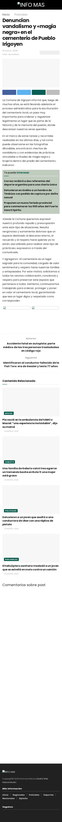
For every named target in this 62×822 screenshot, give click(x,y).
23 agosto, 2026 (11, 574)
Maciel (9, 413)
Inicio (6, 14)
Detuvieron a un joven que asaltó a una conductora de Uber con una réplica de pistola (27, 520)
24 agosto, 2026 (11, 431)
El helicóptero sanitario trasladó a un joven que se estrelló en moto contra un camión (30, 567)
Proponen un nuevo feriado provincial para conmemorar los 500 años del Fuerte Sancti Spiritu (31, 206)
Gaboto (9, 462)
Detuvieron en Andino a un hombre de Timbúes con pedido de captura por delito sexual (31, 194)
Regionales (11, 559)
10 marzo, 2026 (10, 50)
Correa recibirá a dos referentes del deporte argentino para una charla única (30, 182)
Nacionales (8, 798)
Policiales (21, 14)
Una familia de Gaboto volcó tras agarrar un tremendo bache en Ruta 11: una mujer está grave (29, 472)
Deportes (49, 795)
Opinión (23, 798)
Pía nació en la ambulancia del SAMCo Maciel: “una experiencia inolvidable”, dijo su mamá (29, 423)
